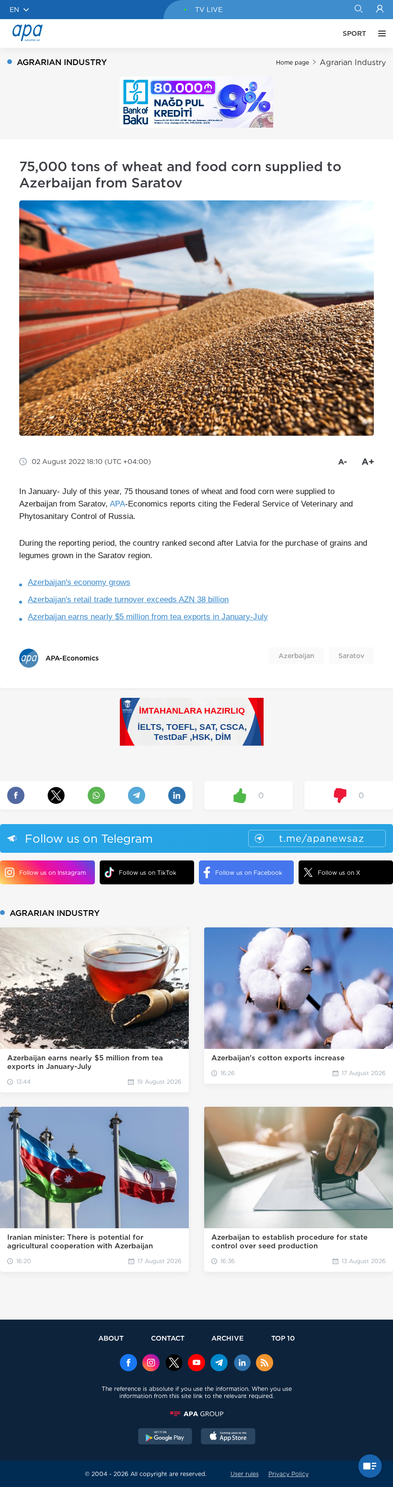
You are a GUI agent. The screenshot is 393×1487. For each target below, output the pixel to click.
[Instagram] (151, 1363)
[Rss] (264, 1363)
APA (117, 503)
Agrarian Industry (353, 62)
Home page (292, 62)
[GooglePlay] (165, 1437)
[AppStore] (228, 1437)
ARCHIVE (227, 1338)
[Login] (379, 9)
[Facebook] (128, 1363)
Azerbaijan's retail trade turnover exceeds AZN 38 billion (128, 599)
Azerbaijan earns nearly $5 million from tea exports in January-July (148, 616)
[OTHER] (379, 33)
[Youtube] (196, 1363)
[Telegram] (219, 1363)
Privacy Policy (288, 1473)
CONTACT (168, 1338)
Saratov (351, 656)
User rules (245, 1473)
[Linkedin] (242, 1363)
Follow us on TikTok (147, 872)
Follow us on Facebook (248, 872)
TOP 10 (283, 1338)
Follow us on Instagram (52, 872)
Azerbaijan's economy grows (79, 582)
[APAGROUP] (196, 1413)
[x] (174, 1363)
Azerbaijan (296, 656)
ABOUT (111, 1338)
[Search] (358, 9)
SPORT (354, 33)
